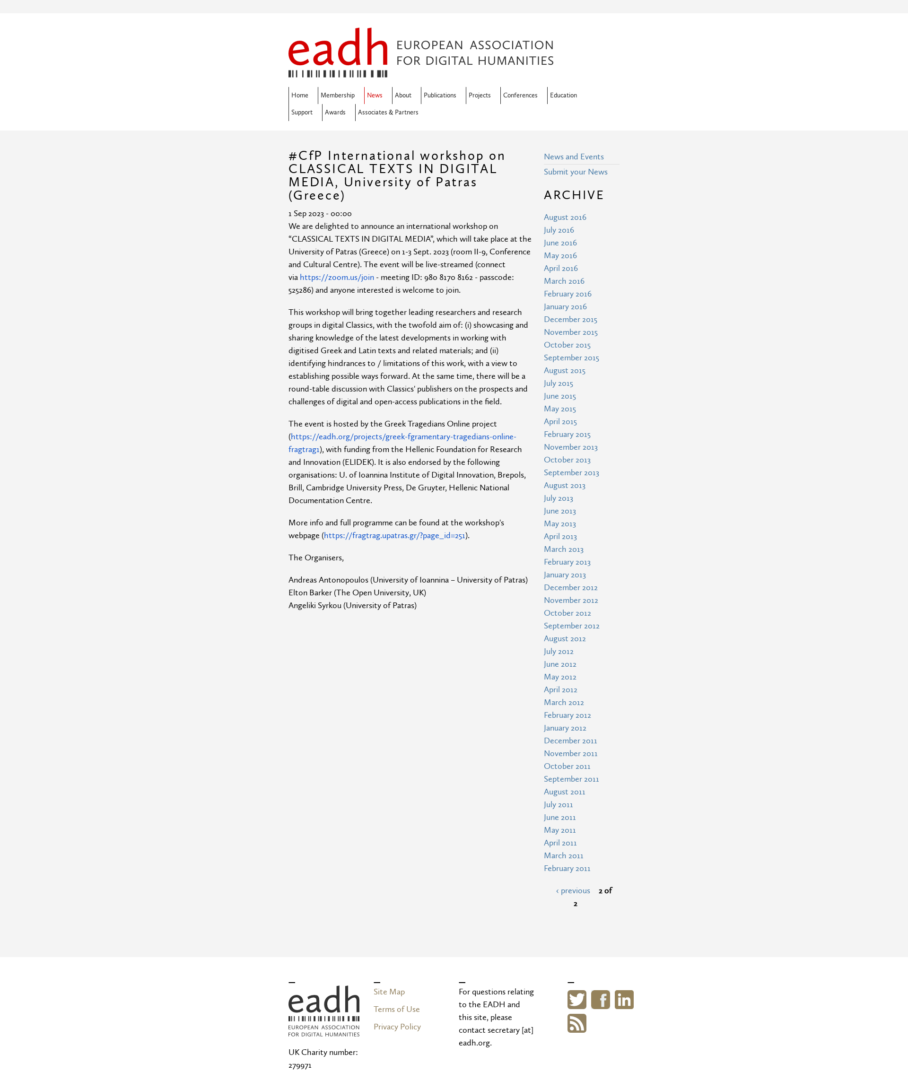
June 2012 (560, 664)
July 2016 (559, 230)
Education (563, 95)
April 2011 (560, 843)
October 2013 (567, 460)
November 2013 (571, 447)
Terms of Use (397, 1009)
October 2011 (567, 766)
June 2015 (560, 396)
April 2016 (561, 268)
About (403, 95)
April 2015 (560, 422)
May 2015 (560, 409)
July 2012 (559, 651)
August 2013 (564, 485)
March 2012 (564, 702)
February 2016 (568, 294)
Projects (480, 95)
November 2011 (571, 753)
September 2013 (571, 473)
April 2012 (560, 690)
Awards (335, 112)
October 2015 (567, 345)
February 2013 (567, 562)
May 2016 (560, 256)
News (375, 95)
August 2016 (565, 217)
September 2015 (571, 358)
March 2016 (564, 281)
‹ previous (573, 891)
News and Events (574, 157)
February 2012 (567, 715)
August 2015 (564, 370)
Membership (338, 95)
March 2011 (564, 856)
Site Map (389, 992)
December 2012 (571, 587)
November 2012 (571, 600)
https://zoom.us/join (337, 277)
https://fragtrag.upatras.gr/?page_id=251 (394, 535)
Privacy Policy (397, 1027)
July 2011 (558, 805)
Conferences (520, 95)
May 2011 (560, 830)
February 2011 (567, 868)
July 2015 (558, 383)
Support (302, 112)
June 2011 (560, 817)
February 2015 (567, 434)
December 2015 (570, 319)
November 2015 (571, 332)
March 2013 (564, 549)
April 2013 (560, 536)
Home (299, 95)
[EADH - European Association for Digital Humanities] (323, 1030)
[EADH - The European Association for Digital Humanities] (420, 71)
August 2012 (565, 639)
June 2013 (560, 511)
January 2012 (565, 728)
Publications (440, 95)
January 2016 (565, 307)
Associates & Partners (388, 112)
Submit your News (576, 172)
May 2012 (560, 677)
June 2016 (560, 243)
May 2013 (560, 524)
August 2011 (564, 792)
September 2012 (572, 626)
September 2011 (571, 779)
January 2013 (565, 575)
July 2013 (558, 498)
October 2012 (567, 613)
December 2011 (570, 741)
